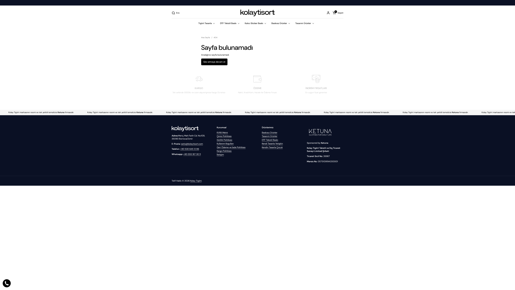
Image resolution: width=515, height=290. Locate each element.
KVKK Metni (222, 132)
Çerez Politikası (224, 136)
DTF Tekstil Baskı (270, 140)
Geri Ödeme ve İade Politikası (231, 147)
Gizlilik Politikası (224, 140)
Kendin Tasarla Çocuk (272, 147)
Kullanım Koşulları (225, 143)
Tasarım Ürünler (269, 136)
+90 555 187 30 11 (192, 154)
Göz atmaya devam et (214, 61)
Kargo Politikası (224, 151)
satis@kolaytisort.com (192, 143)
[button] (175, 13)
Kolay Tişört (196, 180)
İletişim (220, 154)
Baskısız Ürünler (269, 132)
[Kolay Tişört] (257, 13)
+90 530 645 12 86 (189, 149)
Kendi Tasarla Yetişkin (272, 143)
